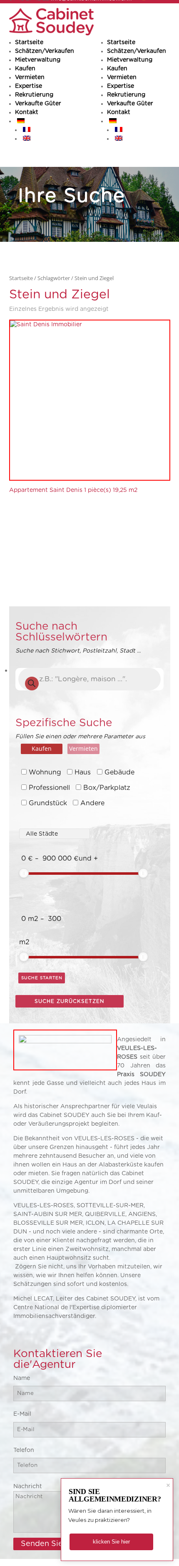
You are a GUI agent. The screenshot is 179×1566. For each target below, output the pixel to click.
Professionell (49, 787)
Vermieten (122, 77)
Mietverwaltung (129, 60)
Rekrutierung (126, 95)
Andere (92, 803)
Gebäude (119, 772)
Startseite (121, 42)
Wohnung (45, 772)
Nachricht (27, 1486)
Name (21, 1378)
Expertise (120, 86)
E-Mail (22, 1414)
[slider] (24, 873)
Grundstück (48, 803)
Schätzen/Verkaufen (136, 51)
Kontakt (118, 112)
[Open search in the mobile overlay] (89, 679)
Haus (83, 772)
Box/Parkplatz (106, 787)
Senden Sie (42, 1544)
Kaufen (117, 69)
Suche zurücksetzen (69, 1001)
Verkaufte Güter (130, 104)
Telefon (23, 1450)
